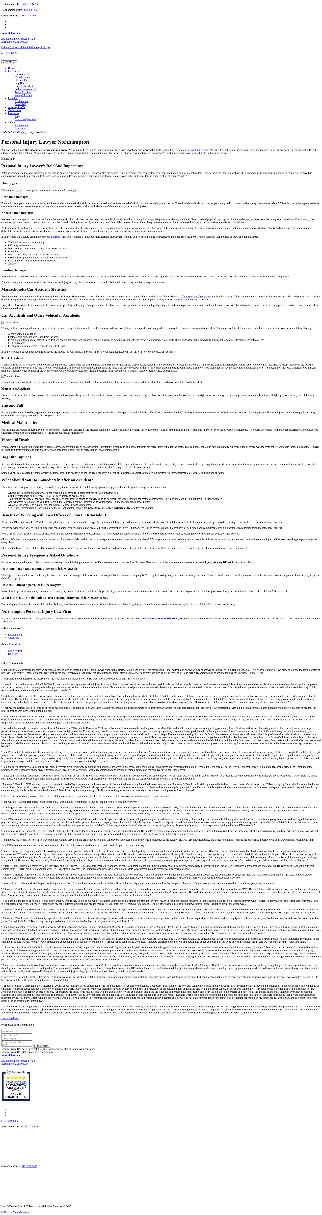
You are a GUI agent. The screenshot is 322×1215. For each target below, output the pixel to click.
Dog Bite (19, 83)
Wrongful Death (23, 95)
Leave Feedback (10, 1018)
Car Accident (22, 74)
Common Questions (25, 119)
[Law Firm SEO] (15, 1212)
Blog (17, 116)
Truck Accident (23, 92)
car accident (43, 328)
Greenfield (20, 104)
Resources (13, 113)
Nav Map (78, 1206)
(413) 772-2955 (29, 15)
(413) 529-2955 (30, 4)
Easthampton (22, 101)
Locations (13, 98)
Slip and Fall (21, 80)
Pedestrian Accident (25, 89)
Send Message (41, 1045)
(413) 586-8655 (31, 9)
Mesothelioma (22, 77)
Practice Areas (15, 71)
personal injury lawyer (199, 150)
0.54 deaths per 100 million (195, 296)
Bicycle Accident (24, 86)
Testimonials (14, 110)
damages (55, 236)
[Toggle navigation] (2, 59)
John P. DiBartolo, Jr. (16, 1096)
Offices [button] (12, 122)
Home (11, 68)
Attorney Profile (16, 107)
